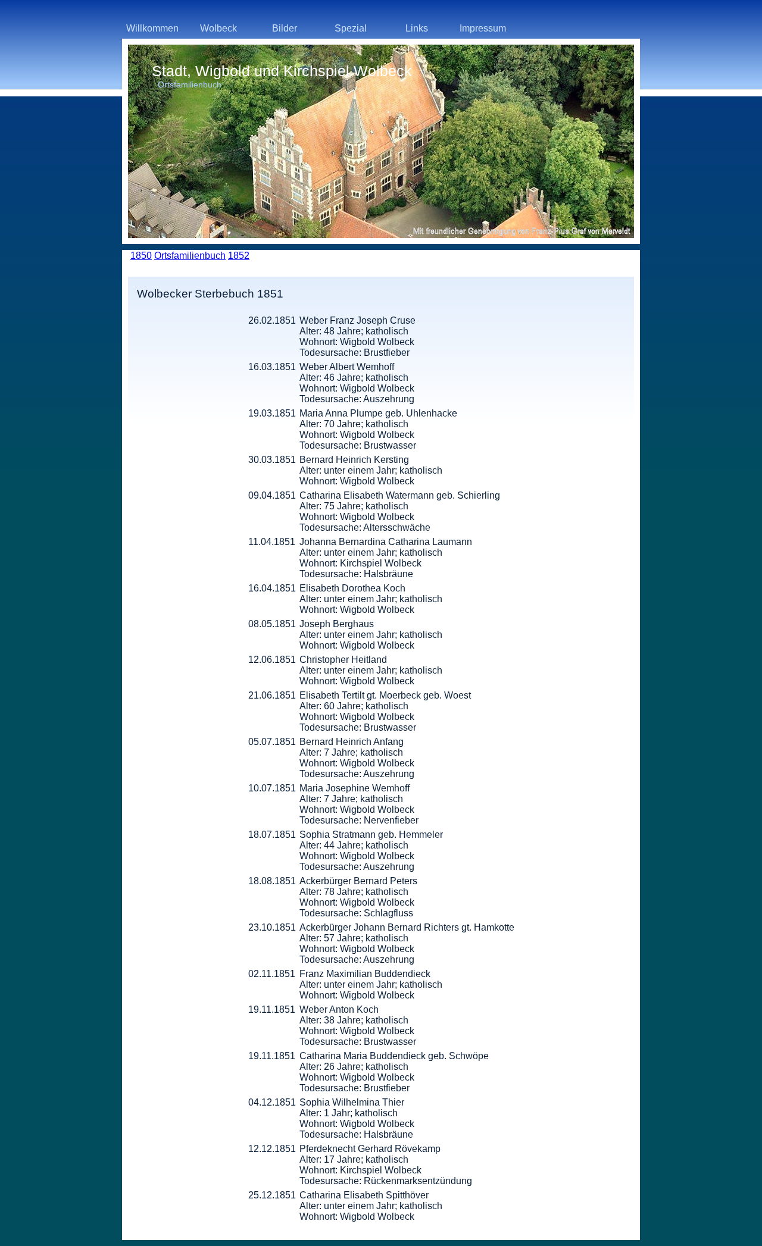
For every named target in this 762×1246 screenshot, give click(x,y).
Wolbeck (218, 28)
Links (416, 28)
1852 (238, 256)
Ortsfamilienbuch (190, 256)
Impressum (483, 28)
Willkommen (152, 28)
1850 (141, 256)
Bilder (284, 28)
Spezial (351, 28)
